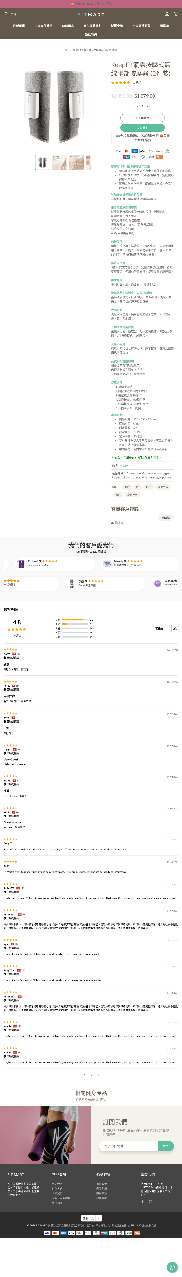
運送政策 (101, 1183)
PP (137, 487)
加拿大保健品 (43, 25)
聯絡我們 (91, 34)
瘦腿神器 (132, 494)
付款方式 (57, 1188)
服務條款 (101, 1198)
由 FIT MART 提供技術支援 (142, 1225)
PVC (148, 487)
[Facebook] (143, 1202)
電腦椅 (164, 25)
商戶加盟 (57, 1202)
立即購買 (142, 127)
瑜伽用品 (68, 25)
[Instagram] (151, 1202)
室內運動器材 (93, 25)
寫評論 (159, 628)
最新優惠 (19, 25)
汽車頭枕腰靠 (142, 25)
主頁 (65, 49)
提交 (166, 1145)
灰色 (118, 494)
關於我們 (57, 1183)
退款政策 (101, 1188)
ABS (127, 487)
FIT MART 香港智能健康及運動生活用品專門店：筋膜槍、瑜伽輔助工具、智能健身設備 (81, 1225)
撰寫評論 (166, 517)
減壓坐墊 (117, 25)
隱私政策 (101, 1193)
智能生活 (163, 487)
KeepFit (125, 465)
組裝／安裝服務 (61, 1198)
